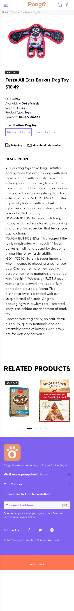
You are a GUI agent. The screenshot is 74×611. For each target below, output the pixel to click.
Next (68, 395)
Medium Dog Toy (18, 132)
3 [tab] (41, 428)
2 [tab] (36, 428)
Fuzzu (21, 108)
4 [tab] (46, 428)
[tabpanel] (19, 397)
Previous (5, 395)
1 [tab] (29, 428)
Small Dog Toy (45, 132)
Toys (28, 112)
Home (5, 12)
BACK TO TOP (37, 564)
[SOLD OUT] (19, 402)
